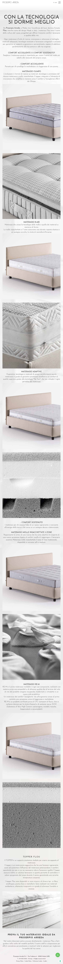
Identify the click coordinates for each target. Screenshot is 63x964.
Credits (45, 961)
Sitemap (30, 958)
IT (53, 2)
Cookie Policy (28, 961)
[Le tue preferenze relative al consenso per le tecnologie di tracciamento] (60, 961)
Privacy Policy (19, 961)
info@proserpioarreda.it (39, 958)
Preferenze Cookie (37, 961)
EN (56, 2)
